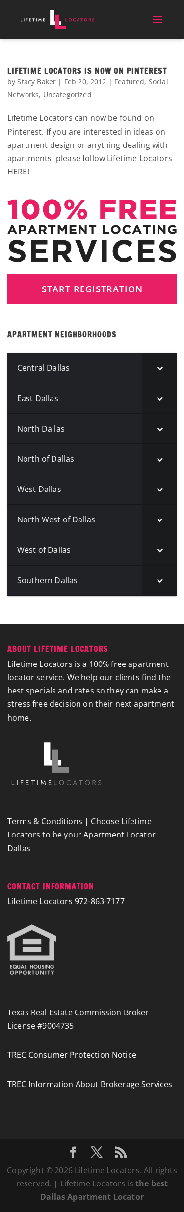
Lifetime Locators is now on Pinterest (87, 70)
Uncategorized (67, 94)
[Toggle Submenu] (159, 368)
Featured (129, 81)
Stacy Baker (36, 81)
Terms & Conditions (44, 821)
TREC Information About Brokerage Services (90, 1084)
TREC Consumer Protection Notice (71, 1054)
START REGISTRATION (92, 289)
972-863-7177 (100, 901)
